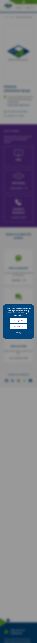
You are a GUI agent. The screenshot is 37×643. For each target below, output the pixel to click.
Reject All (18, 326)
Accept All (18, 320)
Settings (18, 332)
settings (20, 316)
